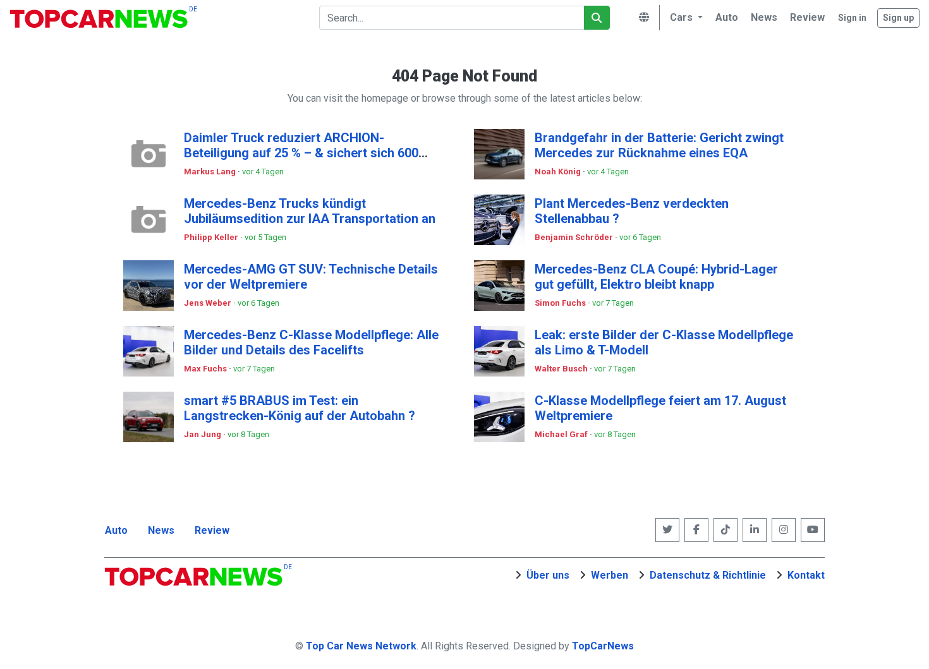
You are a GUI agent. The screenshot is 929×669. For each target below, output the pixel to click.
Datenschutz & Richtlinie (708, 575)
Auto (116, 530)
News (161, 530)
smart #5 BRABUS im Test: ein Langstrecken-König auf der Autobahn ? (299, 408)
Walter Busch (562, 368)
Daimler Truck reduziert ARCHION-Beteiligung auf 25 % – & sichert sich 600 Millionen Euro (301, 153)
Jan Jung (203, 434)
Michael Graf (562, 434)
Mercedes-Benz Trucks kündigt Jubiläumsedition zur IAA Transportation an (309, 211)
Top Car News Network (361, 646)
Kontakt (806, 575)
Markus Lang (211, 171)
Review (212, 530)
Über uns (547, 575)
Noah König (559, 171)
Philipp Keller (212, 237)
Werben (609, 575)
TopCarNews (603, 646)
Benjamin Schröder (575, 237)
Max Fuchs (206, 368)
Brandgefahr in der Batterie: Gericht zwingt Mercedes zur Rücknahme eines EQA (659, 145)
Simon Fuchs (561, 303)
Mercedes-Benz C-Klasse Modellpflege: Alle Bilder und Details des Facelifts (311, 342)
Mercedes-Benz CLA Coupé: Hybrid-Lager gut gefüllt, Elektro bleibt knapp (656, 277)
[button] (684, 17)
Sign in (852, 18)
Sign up (898, 18)
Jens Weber (208, 303)
